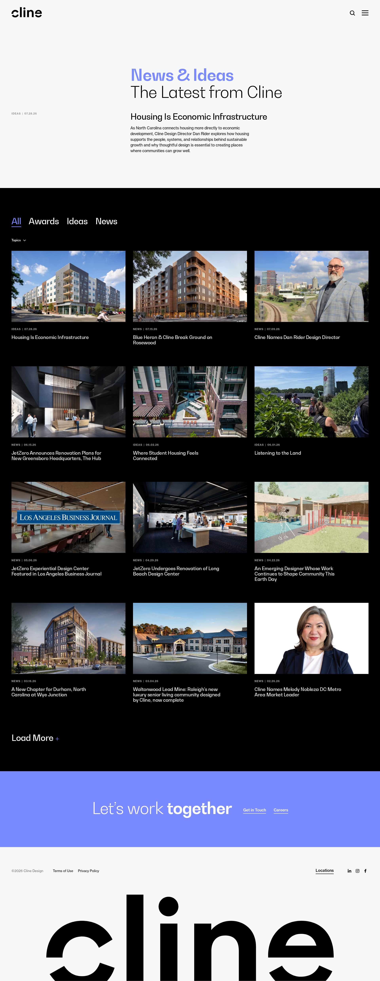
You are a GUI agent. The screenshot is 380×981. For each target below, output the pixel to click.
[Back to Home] (190, 938)
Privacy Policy (88, 871)
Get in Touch (254, 810)
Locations (325, 870)
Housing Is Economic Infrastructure (198, 116)
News (106, 221)
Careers (281, 810)
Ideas (77, 221)
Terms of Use (63, 871)
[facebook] (365, 871)
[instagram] (357, 871)
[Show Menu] (365, 13)
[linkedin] (349, 871)
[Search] (352, 13)
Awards (44, 221)
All (16, 221)
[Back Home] (26, 15)
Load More (32, 738)
